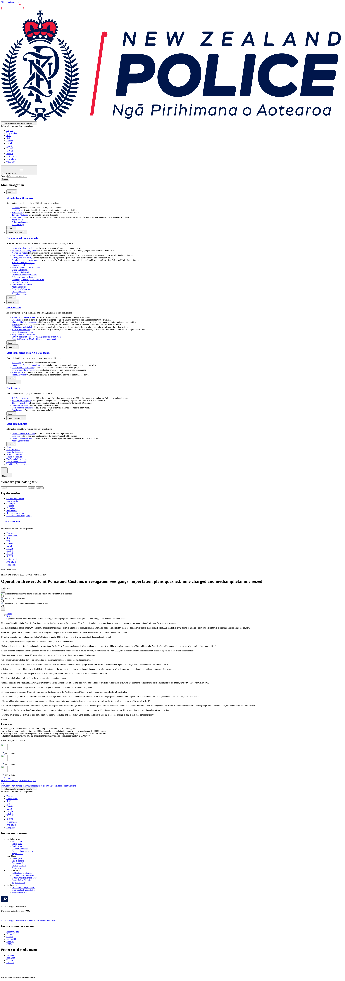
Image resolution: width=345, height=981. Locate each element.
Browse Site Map (12, 521)
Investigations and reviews (23, 332)
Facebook (10, 955)
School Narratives (14, 454)
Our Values (16, 320)
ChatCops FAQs (19, 866)
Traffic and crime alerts (16, 461)
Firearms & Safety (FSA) (22, 265)
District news (17, 210)
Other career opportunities (23, 367)
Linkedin (10, 962)
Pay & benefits (18, 861)
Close (10, 228)
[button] (3, 591)
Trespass (10, 506)
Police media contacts (21, 222)
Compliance (11, 508)
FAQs (9, 944)
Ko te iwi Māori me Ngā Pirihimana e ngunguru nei (34, 339)
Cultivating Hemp (19, 292)
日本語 (9, 151)
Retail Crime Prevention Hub (24, 878)
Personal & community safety (24, 250)
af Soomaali (11, 156)
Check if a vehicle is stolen (23, 433)
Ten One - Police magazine (18, 464)
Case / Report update (15, 498)
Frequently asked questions (23, 248)
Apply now (17, 868)
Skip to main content (10, 2)
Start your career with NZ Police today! (28, 352)
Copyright (10, 934)
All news (16, 207)
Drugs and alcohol (19, 270)
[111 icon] (3, 572)
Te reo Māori (12, 133)
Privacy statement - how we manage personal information (36, 337)
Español (9, 141)
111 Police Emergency (21, 400)
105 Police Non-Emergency (24, 398)
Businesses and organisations (24, 275)
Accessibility (11, 939)
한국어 (9, 153)
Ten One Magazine (20, 215)
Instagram (10, 958)
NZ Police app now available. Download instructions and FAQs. (28, 920)
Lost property (12, 501)
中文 (8, 135)
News (10, 193)
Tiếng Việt (10, 162)
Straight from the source (19, 197)
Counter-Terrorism (20, 282)
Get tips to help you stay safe (22, 238)
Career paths (17, 858)
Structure (16, 324)
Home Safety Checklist (22, 880)
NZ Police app (18, 224)
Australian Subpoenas (21, 289)
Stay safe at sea (18, 882)
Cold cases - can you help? (23, 887)
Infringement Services (21, 255)
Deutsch (9, 148)
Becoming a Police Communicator (26, 365)
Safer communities (16, 423)
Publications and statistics (22, 327)
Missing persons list (20, 441)
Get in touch (13, 388)
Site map (10, 941)
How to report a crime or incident (26, 267)
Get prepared (17, 863)
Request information (15, 513)
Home (9, 447)
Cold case (16, 436)
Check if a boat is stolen (22, 438)
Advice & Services (15, 233)
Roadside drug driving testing (19, 515)
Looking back (18, 846)
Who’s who (17, 841)
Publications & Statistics (22, 873)
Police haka (17, 844)
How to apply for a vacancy (24, 370)
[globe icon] (3, 526)
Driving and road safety (22, 258)
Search (4, 176)
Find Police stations (20, 405)
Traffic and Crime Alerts (16, 459)
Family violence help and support (26, 260)
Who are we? (13, 307)
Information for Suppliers (22, 284)
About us (11, 302)
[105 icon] (9, 572)
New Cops (16, 362)
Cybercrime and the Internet (24, 277)
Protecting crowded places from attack (28, 279)
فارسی (9, 146)
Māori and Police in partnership (25, 322)
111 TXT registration (21, 403)
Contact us (12, 383)
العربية (9, 143)
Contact (9, 936)
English (9, 130)
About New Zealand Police (23, 317)
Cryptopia (10, 503)
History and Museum (21, 329)
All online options (19, 294)
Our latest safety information (24, 875)
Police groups (17, 372)
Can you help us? (15, 418)
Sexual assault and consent (23, 262)
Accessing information (21, 272)
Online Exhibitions (20, 849)
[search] (4, 470)
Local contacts (18, 410)
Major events (17, 220)
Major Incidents (13, 449)
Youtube (10, 960)
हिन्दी (8, 138)
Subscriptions (17, 217)
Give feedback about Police (23, 408)
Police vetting (12, 510)
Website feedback (19, 892)
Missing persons (19, 287)
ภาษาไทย (11, 159)
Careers (11, 347)
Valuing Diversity (19, 375)
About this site (12, 932)
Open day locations (14, 452)
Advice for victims (20, 253)
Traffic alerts (17, 212)
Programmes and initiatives (23, 334)
